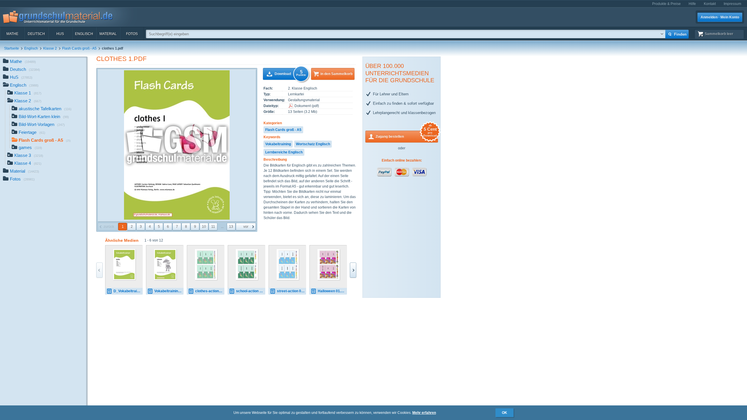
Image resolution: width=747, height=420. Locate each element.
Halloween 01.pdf (332, 291)
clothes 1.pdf (121, 58)
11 (213, 227)
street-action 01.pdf (291, 291)
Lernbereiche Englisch (284, 152)
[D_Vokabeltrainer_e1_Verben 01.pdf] (124, 264)
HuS (60, 34)
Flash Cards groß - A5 (79, 48)
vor (245, 227)
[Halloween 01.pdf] (328, 264)
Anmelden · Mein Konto (720, 17)
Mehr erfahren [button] (424, 413)
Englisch (84, 34)
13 (231, 227)
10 (204, 227)
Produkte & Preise (666, 4)
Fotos (132, 34)
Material (108, 34)
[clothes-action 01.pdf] (206, 264)
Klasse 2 (50, 48)
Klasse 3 (28, 155)
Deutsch (36, 34)
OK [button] (504, 413)
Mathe (12, 34)
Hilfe (692, 4)
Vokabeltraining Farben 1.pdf (169, 291)
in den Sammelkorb (336, 74)
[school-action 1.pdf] (247, 264)
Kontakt (710, 4)
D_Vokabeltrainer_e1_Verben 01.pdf (128, 291)
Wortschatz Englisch (313, 144)
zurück (109, 227)
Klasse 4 (27, 163)
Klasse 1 (27, 92)
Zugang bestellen (406, 135)
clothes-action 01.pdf (209, 291)
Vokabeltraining (278, 144)
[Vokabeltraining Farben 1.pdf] (165, 264)
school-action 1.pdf (250, 291)
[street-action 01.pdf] (288, 264)
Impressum (732, 4)
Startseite (11, 48)
